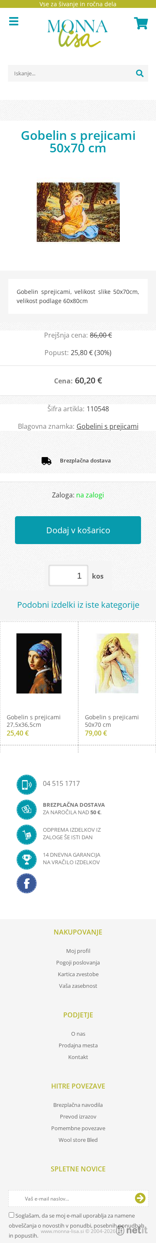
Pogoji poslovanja (78, 962)
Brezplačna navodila (78, 1105)
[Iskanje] (139, 73)
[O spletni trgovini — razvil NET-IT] (132, 1231)
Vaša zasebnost (78, 985)
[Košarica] (139, 23)
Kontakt (78, 1057)
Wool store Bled (78, 1140)
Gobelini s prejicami (108, 426)
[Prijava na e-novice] (140, 1198)
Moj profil (78, 951)
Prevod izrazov (78, 1116)
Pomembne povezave (78, 1128)
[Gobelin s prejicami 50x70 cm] (78, 216)
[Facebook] (78, 885)
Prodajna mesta (78, 1045)
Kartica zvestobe (78, 974)
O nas (78, 1033)
